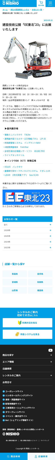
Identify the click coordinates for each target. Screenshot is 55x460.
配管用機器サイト (13, 403)
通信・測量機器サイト (15, 399)
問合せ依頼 (41, 5)
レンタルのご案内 (12, 375)
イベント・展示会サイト (16, 416)
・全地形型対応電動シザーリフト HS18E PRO (24, 151)
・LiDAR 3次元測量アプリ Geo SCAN (20, 175)
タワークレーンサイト (15, 412)
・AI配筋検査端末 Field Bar (15, 147)
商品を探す (8, 355)
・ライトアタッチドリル (13, 155)
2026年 (7, 230)
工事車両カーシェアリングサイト (20, 407)
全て (6, 224)
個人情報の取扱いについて (28, 440)
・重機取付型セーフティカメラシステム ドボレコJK (26, 170)
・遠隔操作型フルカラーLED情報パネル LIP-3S (24, 138)
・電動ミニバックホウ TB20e (16, 134)
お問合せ (7, 382)
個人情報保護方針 (11, 440)
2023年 (7, 247)
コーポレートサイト (14, 391)
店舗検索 (7, 368)
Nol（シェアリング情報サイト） (19, 420)
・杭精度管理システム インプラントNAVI (21, 142)
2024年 (7, 241)
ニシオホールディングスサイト (19, 395)
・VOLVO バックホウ (12, 166)
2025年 (7, 236)
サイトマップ (45, 440)
